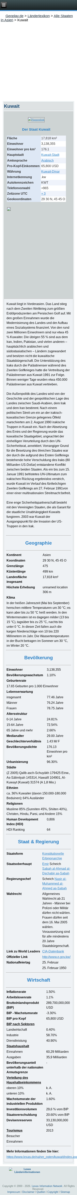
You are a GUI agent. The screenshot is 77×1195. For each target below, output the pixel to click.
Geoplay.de (14, 16)
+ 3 (43, 193)
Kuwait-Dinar (50, 171)
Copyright (52, 1191)
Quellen (41, 1191)
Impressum (13, 1191)
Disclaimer (28, 1191)
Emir (45, 864)
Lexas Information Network (47, 1186)
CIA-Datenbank (53, 951)
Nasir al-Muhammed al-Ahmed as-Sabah (54, 883)
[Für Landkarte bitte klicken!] (9, 209)
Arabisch (47, 160)
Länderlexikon (39, 16)
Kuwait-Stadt (50, 154)
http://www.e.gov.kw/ (56, 957)
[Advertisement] (38, 60)
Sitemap (65, 1191)
